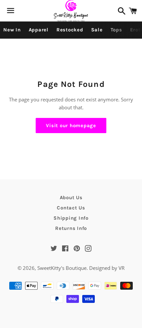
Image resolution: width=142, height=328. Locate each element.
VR (121, 268)
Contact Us (71, 208)
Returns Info (71, 228)
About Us (71, 197)
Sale (97, 30)
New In (12, 30)
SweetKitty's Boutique (62, 268)
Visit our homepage (71, 125)
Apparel (39, 30)
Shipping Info (71, 218)
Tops (116, 30)
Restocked (69, 30)
